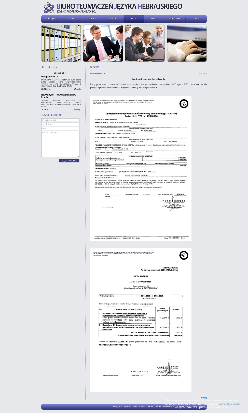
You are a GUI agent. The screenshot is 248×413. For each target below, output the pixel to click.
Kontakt (196, 18)
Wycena (154, 18)
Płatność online (175, 18)
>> (68, 73)
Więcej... (77, 89)
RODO (134, 18)
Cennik (113, 18)
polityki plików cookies (229, 404)
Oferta (93, 18)
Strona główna (51, 18)
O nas (72, 18)
